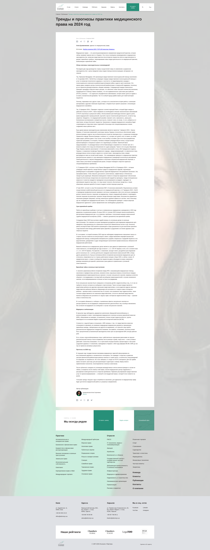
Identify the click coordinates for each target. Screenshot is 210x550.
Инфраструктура (112, 471)
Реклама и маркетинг (114, 488)
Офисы (112, 7)
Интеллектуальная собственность (62, 463)
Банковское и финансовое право (66, 444)
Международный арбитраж (90, 439)
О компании (138, 488)
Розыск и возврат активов (89, 456)
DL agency (149, 544)
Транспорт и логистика (140, 453)
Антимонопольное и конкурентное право (62, 440)
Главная (58, 14)
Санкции (84, 460)
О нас (68, 7)
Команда (85, 7)
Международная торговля (64, 474)
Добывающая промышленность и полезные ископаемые (117, 466)
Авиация (110, 448)
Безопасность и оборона (115, 455)
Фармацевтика (137, 456)
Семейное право (86, 463)
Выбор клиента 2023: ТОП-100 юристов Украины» (99, 49)
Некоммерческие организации (117, 481)
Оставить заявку (133, 7)
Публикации (64, 14)
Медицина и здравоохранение (117, 474)
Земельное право (61, 458)
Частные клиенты (138, 463)
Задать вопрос (123, 420)
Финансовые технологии (141, 460)
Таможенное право (87, 467)
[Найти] (142, 7)
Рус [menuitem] (150, 7)
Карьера (103, 7)
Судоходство (137, 450)
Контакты (121, 7)
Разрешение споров (87, 453)
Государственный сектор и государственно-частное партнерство (115, 460)
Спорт (135, 443)
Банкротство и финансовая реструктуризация (65, 449)
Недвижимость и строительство (117, 478)
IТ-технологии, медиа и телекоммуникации (114, 443)
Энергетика (136, 467)
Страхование (137, 446)
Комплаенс (59, 467)
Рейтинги (94, 7)
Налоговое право (87, 446)
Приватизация (111, 484)
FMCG (109, 439)
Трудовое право (86, 470)
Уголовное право (86, 474)
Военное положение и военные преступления (66, 454)
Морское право (86, 443)
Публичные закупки (87, 450)
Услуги (76, 7)
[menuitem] (150, 7)
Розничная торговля (139, 439)
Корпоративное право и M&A (65, 471)
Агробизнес (110, 451)
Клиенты (136, 476)
